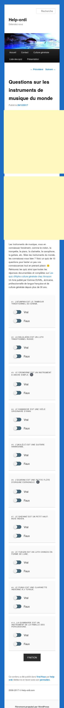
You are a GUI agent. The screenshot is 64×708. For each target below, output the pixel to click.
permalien (45, 679)
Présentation (33, 59)
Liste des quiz (15, 59)
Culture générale (41, 52)
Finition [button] (32, 657)
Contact (24, 52)
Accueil (12, 52)
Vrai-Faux (41, 676)
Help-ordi (18, 19)
